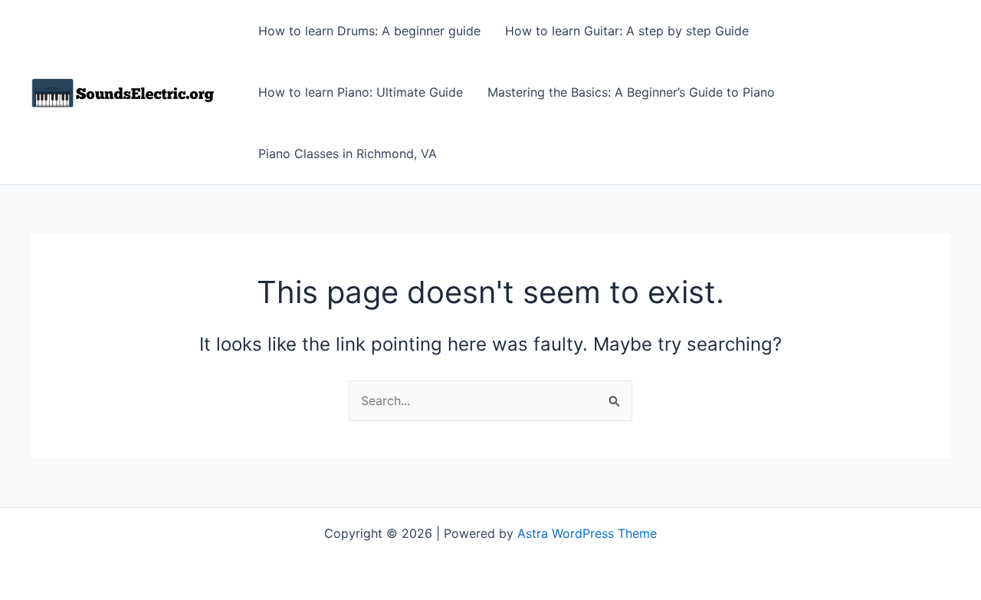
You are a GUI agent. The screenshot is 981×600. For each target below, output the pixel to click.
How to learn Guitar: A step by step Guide (627, 30)
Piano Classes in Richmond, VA (347, 153)
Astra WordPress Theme (587, 533)
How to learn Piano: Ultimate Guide (360, 92)
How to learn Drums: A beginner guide (369, 30)
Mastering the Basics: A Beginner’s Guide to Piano (631, 92)
